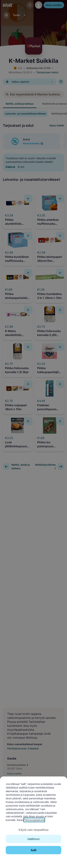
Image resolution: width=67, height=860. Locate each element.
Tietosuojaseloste (34, 819)
